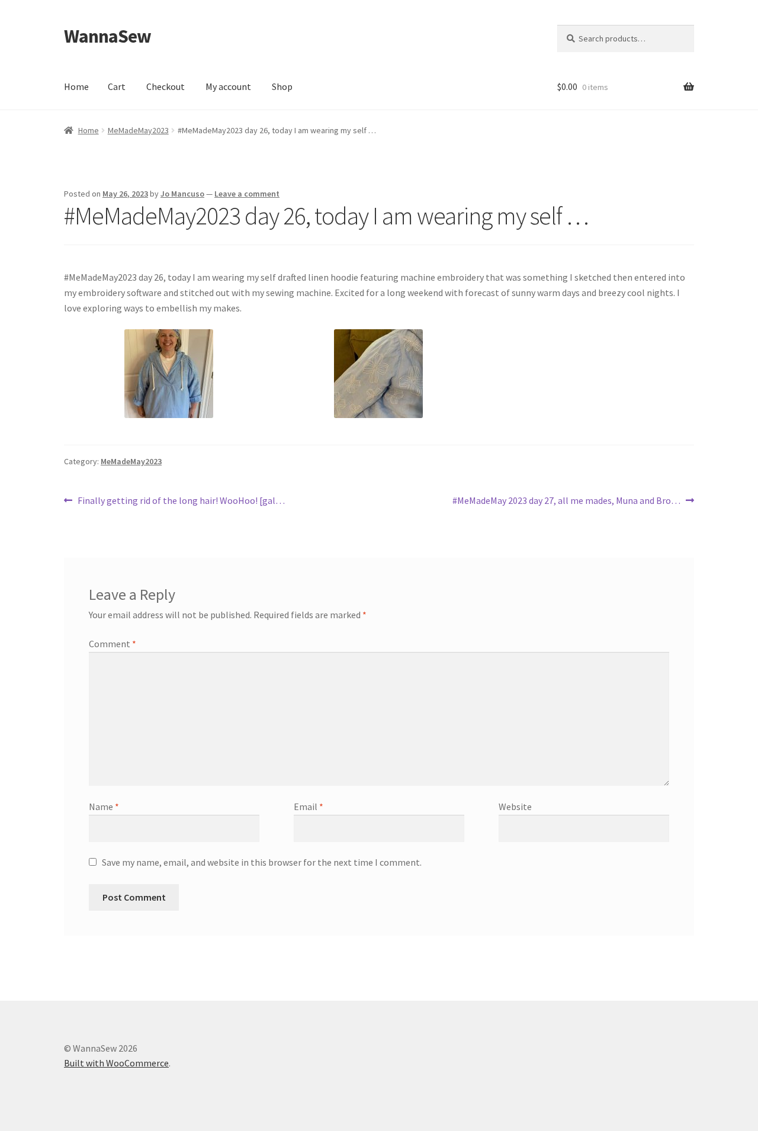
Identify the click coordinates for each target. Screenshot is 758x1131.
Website (515, 806)
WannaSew (107, 36)
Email (308, 806)
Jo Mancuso (182, 193)
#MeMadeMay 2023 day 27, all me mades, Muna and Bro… (566, 501)
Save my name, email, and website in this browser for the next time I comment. (262, 862)
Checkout (165, 86)
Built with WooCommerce (116, 1063)
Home (76, 86)
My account (228, 86)
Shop (282, 86)
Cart (117, 86)
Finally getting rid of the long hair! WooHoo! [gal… (181, 501)
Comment (112, 644)
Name (104, 806)
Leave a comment (247, 193)
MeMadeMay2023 (138, 130)
